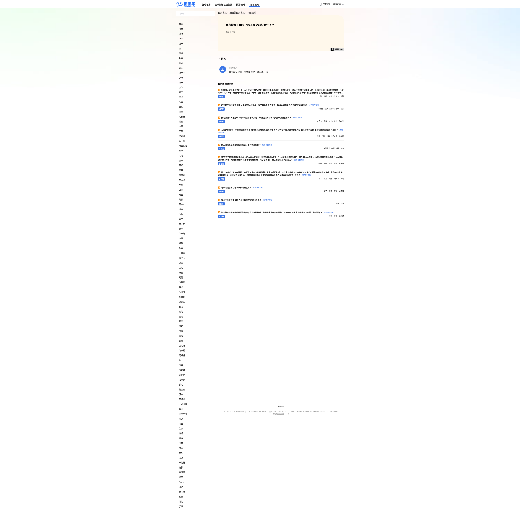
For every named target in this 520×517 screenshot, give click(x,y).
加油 (181, 87)
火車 (181, 262)
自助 (181, 487)
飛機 (181, 199)
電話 (181, 150)
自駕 (181, 24)
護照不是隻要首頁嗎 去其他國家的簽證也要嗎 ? (246, 200)
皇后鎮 (182, 472)
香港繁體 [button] (337, 4)
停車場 (182, 233)
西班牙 (182, 292)
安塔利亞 (183, 414)
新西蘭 (182, 141)
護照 (330, 164)
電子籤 (341, 164)
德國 (181, 97)
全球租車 (206, 4)
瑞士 (181, 111)
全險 (318, 136)
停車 (181, 38)
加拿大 (182, 379)
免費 (181, 248)
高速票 (182, 399)
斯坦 (181, 501)
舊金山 (182, 204)
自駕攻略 (254, 4)
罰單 (181, 321)
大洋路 (182, 223)
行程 (181, 214)
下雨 (233, 32)
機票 (181, 448)
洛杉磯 (182, 116)
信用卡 (182, 72)
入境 (181, 155)
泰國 (181, 194)
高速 (181, 53)
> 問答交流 (250, 12)
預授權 (320, 109)
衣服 (181, 306)
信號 (181, 457)
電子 (325, 164)
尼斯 (181, 452)
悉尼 (181, 384)
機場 (181, 33)
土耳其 (182, 253)
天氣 (181, 131)
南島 (181, 365)
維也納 (182, 375)
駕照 (181, 92)
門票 (181, 443)
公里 (181, 423)
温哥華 (182, 301)
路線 (181, 331)
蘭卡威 (182, 491)
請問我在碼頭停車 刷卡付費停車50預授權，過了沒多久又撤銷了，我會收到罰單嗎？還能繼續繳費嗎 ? (270, 105)
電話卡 (182, 258)
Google (182, 482)
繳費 (342, 109)
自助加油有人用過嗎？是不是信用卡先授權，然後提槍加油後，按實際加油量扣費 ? (261, 117)
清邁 (181, 433)
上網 (320, 96)
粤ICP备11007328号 (286, 412)
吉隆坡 (182, 370)
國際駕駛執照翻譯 (223, 4)
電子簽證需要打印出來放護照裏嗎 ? (242, 187)
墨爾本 (182, 175)
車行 (181, 107)
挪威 (181, 336)
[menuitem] (325, 3)
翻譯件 (182, 355)
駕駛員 (326, 148)
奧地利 (182, 136)
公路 (181, 63)
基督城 (182, 297)
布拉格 (182, 462)
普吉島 (182, 389)
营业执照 (272, 412)
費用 (181, 228)
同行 (181, 277)
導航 (181, 77)
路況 (181, 267)
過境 (181, 311)
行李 (181, 102)
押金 (181, 209)
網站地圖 (281, 407)
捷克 (181, 316)
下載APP (326, 4)
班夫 (181, 394)
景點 (181, 326)
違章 (181, 477)
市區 (181, 238)
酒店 (181, 68)
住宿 (181, 428)
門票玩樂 (240, 4)
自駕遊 (182, 282)
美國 (181, 121)
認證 (181, 340)
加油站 (182, 345)
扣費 (325, 121)
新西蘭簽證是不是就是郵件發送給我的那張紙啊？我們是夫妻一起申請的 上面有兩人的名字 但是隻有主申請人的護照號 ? (277, 212)
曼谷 (181, 170)
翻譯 (181, 185)
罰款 (181, 418)
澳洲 (181, 409)
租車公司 (183, 146)
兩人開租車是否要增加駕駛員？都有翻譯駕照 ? (246, 145)
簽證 (181, 165)
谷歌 (181, 438)
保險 (181, 243)
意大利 (182, 180)
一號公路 (183, 404)
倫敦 (181, 467)
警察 (181, 496)
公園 (181, 189)
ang (342, 179)
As (180, 360)
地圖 (181, 126)
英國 (181, 287)
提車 (181, 160)
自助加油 (340, 121)
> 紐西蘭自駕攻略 (236, 12)
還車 (181, 43)
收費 (181, 58)
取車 (181, 82)
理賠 (325, 96)
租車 (181, 29)
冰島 (181, 219)
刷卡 (337, 96)
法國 (181, 272)
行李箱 (182, 350)
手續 (181, 506)
